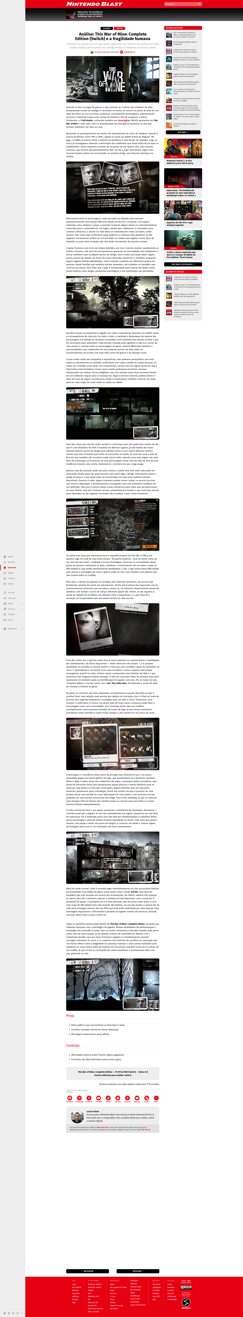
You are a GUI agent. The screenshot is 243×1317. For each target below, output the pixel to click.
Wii (89, 1299)
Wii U (90, 1293)
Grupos (146, 1102)
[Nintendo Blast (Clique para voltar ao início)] (94, 4)
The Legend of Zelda (118, 1287)
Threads (127, 1102)
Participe (171, 1287)
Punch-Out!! (135, 1299)
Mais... (155, 1299)
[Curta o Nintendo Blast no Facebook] (4, 1313)
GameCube (92, 1305)
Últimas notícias (174, 28)
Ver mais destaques (182, 264)
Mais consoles (93, 1312)
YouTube (98, 1102)
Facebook (69, 1102)
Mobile (91, 1290)
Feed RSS (156, 1296)
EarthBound (135, 1296)
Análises (75, 1296)
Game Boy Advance (95, 1309)
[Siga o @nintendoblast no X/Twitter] (13, 1313)
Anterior (88, 1271)
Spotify (118, 1102)
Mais (156, 1102)
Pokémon (134, 1281)
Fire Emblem (135, 1290)
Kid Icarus (114, 1309)
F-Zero (112, 1296)
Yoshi (112, 1299)
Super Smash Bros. (138, 1305)
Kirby (112, 1290)
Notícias (75, 1290)
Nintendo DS (93, 1302)
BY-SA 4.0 (146, 1130)
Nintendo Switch (94, 1287)
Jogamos (107, 28)
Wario (132, 1293)
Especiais (76, 1293)
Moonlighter (124, 120)
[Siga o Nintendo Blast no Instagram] (9, 1313)
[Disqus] (112, 1168)
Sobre (169, 1284)
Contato (170, 1290)
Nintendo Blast (103, 1127)
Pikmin (112, 1302)
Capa (74, 1284)
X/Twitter (89, 1102)
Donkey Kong (135, 1287)
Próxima (137, 1271)
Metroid (133, 1284)
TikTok (108, 1102)
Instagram (79, 1102)
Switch (119, 28)
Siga (73, 1302)
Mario (112, 1284)
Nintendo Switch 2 (95, 1284)
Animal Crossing (116, 1305)
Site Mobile (76, 1287)
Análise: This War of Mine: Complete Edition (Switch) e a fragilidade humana (112, 36)
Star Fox (113, 1293)
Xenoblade (134, 1302)
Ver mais (182, 132)
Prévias (75, 1299)
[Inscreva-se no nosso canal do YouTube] (17, 1313)
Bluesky (137, 1102)
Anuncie (170, 1293)
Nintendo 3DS (93, 1296)
